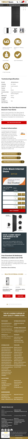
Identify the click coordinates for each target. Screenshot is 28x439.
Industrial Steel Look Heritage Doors (6, 395)
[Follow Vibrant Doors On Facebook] (2, 431)
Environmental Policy (19, 420)
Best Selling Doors (18, 399)
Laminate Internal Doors (7, 347)
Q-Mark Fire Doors (18, 397)
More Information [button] (19, 435)
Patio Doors (4, 321)
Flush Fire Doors (18, 355)
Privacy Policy (4, 424)
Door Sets (16, 334)
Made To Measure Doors (7, 399)
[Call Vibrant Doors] (17, 2)
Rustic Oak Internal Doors (7, 365)
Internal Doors (5, 345)
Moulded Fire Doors (18, 364)
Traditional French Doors (20, 330)
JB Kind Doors (14, 82)
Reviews (16, 424)
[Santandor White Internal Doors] (20, 281)
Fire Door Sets (17, 338)
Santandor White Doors (20, 290)
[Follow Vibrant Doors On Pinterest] (8, 431)
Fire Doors (16, 345)
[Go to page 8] (20, 304)
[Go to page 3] (11, 304)
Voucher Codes (18, 422)
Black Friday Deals (5, 397)
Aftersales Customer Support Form (6, 426)
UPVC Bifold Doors (5, 325)
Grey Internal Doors (6, 355)
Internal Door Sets (18, 337)
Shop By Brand (5, 378)
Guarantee (4, 421)
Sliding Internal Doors (6, 372)
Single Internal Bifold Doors (19, 324)
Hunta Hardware (18, 382)
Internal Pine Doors (6, 350)
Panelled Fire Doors (18, 359)
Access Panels (4, 369)
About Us (16, 418)
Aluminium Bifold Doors (7, 326)
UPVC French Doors (6, 332)
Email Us (9, 250)
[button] (24, 9)
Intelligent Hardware (6, 384)
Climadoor (4, 380)
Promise (13, 5)
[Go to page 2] (9, 304)
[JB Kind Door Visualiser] (14, 119)
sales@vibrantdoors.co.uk (20, 411)
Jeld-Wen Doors (5, 385)
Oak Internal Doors (6, 349)
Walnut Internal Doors (6, 352)
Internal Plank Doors (6, 364)
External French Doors (6, 329)
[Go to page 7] (18, 304)
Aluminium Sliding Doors (7, 336)
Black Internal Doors (6, 354)
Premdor (3, 389)
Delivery (3, 418)
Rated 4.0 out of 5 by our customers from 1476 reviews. (6, 435)
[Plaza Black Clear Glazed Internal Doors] (8, 281)
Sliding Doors (4, 334)
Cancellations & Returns (7, 420)
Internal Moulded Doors (7, 367)
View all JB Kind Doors (10, 158)
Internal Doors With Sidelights (6, 374)
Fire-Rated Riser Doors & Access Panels (20, 366)
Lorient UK (16, 385)
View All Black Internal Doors (11, 162)
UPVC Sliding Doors (6, 338)
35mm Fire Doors (18, 360)
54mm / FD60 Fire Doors (20, 362)
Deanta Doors (17, 380)
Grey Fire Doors (18, 350)
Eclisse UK (3, 382)
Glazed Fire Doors (18, 352)
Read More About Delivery (8, 267)
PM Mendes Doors (18, 387)
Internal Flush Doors (6, 359)
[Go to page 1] (7, 304)
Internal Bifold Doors (19, 321)
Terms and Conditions (6, 422)
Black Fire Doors (18, 349)
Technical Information (19, 421)
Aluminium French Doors (7, 330)
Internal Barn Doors (6, 370)
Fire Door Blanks (18, 354)
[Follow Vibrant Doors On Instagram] (5, 431)
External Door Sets (18, 340)
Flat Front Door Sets (19, 342)
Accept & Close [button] (18, 437)
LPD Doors (3, 387)
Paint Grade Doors (18, 357)
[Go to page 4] (13, 304)
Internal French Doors (20, 327)
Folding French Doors (19, 332)
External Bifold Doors (6, 323)
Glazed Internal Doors (6, 360)
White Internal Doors (6, 357)
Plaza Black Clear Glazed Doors (7, 290)
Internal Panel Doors (6, 362)
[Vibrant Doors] (8, 2)
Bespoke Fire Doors (18, 394)
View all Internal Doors (10, 154)
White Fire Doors (18, 347)
